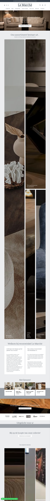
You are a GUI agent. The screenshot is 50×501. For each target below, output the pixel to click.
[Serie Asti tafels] (9, 386)
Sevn (34, 365)
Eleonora (31, 365)
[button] (25, 408)
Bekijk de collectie (25, 26)
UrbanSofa (31, 364)
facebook (35, 366)
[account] (42, 5)
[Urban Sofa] (30, 264)
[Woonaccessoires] (35, 114)
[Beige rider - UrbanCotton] (20, 386)
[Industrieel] (41, 264)
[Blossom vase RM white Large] (30, 386)
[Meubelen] (14, 189)
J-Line (34, 364)
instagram (39, 366)
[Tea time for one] (40, 386)
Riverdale (39, 361)
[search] (40, 5)
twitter (28, 368)
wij (10, 369)
